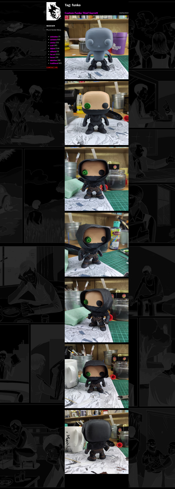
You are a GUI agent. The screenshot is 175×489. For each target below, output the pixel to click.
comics (52, 42)
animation (54, 37)
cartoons (53, 39)
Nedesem (50, 26)
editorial (53, 51)
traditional (54, 63)
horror (52, 57)
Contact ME (52, 67)
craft (52, 45)
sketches (53, 60)
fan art (52, 54)
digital (52, 48)
